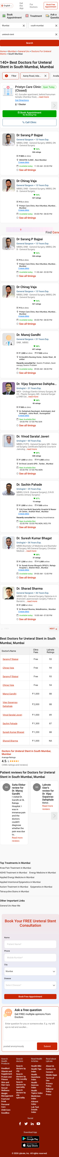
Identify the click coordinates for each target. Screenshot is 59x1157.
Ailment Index (34, 1102)
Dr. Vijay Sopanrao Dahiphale (37, 384)
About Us (50, 1066)
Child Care (5, 1110)
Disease (7, 978)
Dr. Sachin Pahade (29, 484)
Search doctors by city (21, 1068)
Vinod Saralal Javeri (12, 715)
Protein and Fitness (6, 1078)
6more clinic (23, 416)
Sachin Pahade (10, 723)
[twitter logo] (26, 1125)
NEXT (52, 629)
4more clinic (23, 210)
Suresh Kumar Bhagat (13, 732)
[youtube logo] (38, 1125)
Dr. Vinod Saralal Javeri (33, 436)
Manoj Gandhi (9, 693)
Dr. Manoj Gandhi (29, 335)
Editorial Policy (49, 1090)
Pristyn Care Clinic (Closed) (28, 88)
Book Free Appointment (50, 5)
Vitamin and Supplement (6, 1072)
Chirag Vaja (8, 668)
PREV (6, 629)
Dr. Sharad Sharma (30, 588)
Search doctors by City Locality (21, 1076)
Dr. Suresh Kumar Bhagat (34, 538)
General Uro (23, 51)
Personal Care (5, 1105)
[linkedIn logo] (32, 1125)
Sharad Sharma (10, 741)
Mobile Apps (51, 1075)
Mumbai (12, 51)
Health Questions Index (35, 1077)
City (6, 965)
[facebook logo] (20, 1125)
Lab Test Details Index (35, 1109)
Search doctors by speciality (21, 1084)
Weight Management (7, 1094)
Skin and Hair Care (5, 1083)
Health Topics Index (37, 1091)
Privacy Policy (49, 1084)
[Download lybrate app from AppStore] (30, 1147)
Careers (49, 1072)
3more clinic (23, 162)
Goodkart (5, 1068)
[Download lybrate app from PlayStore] (30, 1141)
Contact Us (51, 1069)
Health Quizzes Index (35, 1085)
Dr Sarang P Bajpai (30, 135)
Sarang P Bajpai (10, 659)
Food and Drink (5, 1100)
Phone (7, 951)
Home (3, 51)
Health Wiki (36, 1066)
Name (6, 937)
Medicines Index (35, 1097)
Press (48, 1094)
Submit (47, 1046)
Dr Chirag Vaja (27, 181)
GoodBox (5, 1113)
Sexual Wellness (5, 1089)
